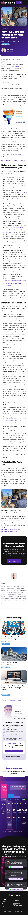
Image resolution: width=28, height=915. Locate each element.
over (9, 227)
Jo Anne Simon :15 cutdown (13, 423)
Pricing (19, 2)
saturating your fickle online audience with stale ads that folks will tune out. (14, 230)
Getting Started (5, 44)
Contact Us (4, 901)
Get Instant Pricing (14, 561)
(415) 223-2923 (16, 900)
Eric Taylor (10, 49)
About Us (4, 899)
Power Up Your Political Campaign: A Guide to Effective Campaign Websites (13, 687)
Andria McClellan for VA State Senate (15, 280)
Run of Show (21, 192)
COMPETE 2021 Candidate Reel (10, 529)
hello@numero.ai (16, 899)
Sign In (3, 906)
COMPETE (19, 66)
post (12, 68)
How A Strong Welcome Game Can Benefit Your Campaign (13, 638)
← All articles (4, 28)
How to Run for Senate (9, 662)
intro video (23, 418)
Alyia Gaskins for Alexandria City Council (13, 160)
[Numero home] (8, 2)
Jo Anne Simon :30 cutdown (13, 420)
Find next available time (13, 756)
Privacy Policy (5, 903)
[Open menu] (25, 2)
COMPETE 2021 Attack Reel (9, 531)
